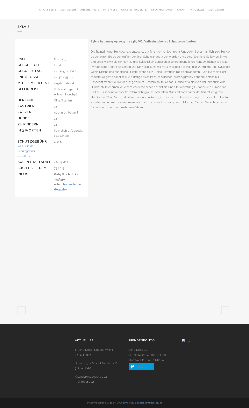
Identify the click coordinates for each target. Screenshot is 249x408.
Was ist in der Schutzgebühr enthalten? (26, 151)
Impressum (130, 402)
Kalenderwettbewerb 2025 (91, 376)
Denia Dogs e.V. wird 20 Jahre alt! (96, 363)
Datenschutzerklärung (150, 402)
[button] (141, 366)
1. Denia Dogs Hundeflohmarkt (94, 349)
